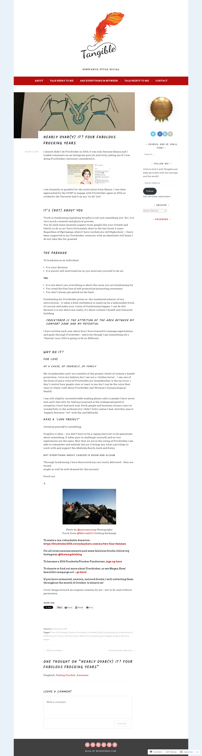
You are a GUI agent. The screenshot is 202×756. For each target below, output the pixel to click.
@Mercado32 (85, 533)
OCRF (46, 636)
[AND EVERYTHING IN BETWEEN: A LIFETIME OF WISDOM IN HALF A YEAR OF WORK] (98, 744)
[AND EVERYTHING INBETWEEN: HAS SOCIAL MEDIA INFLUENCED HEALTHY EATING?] (114, 744)
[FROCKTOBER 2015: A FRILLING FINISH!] (87, 744)
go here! (81, 572)
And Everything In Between (99, 81)
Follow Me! (161, 163)
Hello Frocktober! (54, 650)
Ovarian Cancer (56, 636)
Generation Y (126, 632)
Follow (150, 191)
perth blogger (106, 636)
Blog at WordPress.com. (101, 751)
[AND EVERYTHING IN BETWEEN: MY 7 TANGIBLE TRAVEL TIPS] (109, 744)
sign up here (114, 561)
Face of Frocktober (59, 632)
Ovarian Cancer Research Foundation (82, 636)
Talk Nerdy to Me (61, 81)
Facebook (161, 219)
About (39, 81)
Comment (121, 723)
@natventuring (87, 529)
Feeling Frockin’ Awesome (120, 650)
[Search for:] (161, 154)
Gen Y (117, 632)
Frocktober (82, 632)
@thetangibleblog (70, 554)
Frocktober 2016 (60, 629)
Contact (161, 81)
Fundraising (108, 632)
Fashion (72, 632)
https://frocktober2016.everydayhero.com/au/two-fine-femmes (84, 543)
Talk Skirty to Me (136, 81)
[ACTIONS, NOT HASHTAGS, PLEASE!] (93, 744)
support (116, 636)
